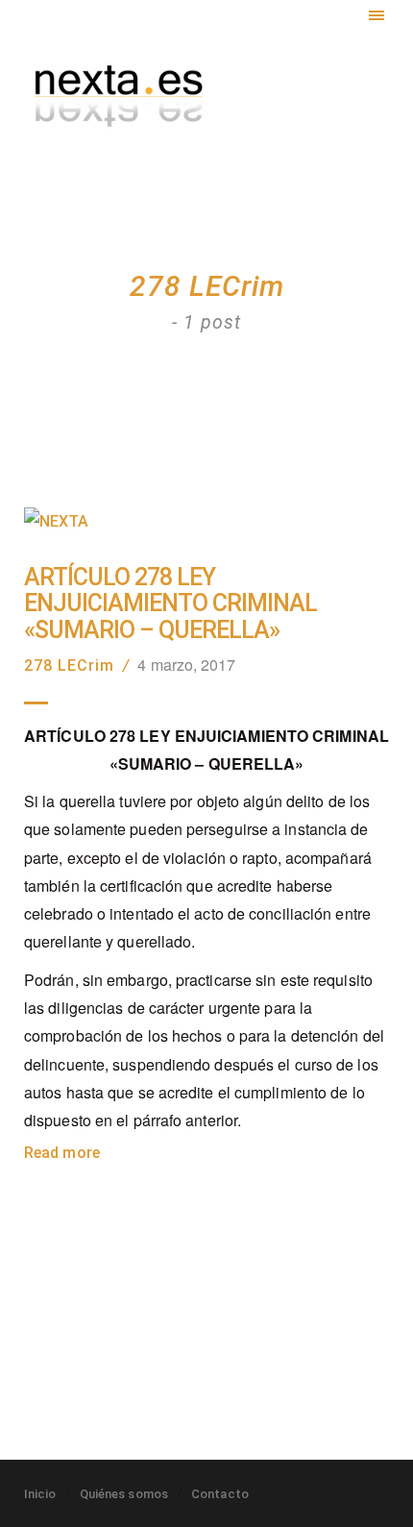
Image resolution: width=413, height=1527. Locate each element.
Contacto (220, 1494)
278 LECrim (69, 665)
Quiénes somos (124, 1494)
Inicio (40, 1494)
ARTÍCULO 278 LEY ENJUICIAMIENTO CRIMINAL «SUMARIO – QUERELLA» (170, 604)
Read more (62, 1153)
